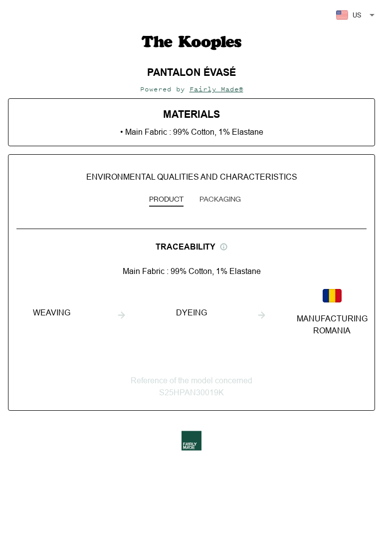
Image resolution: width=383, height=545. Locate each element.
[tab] (166, 200)
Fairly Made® (216, 89)
